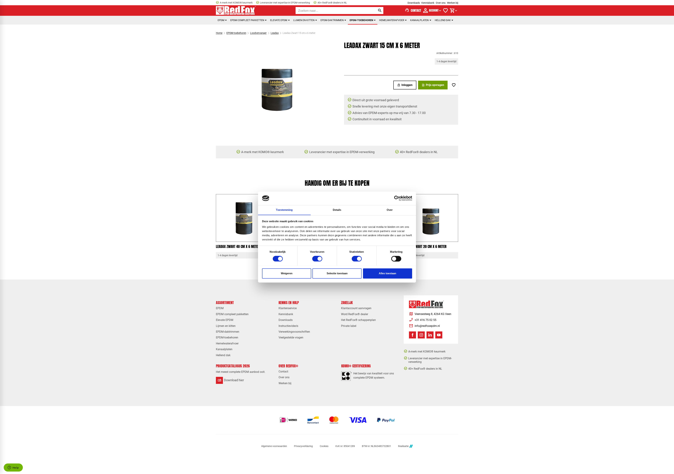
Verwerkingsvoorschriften (294, 331)
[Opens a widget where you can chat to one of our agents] (13, 467)
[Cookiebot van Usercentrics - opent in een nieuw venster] (396, 198)
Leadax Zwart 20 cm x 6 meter (425, 246)
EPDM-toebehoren (361, 20)
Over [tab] (390, 209)
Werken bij (452, 2)
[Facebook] (412, 334)
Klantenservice (288, 308)
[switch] (317, 258)
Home (219, 33)
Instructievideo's (288, 326)
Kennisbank (427, 2)
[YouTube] (438, 334)
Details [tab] (337, 209)
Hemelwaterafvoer (391, 20)
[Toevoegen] (453, 85)
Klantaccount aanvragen (356, 308)
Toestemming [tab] (284, 209)
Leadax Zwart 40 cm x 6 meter (238, 246)
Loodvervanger (258, 33)
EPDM (221, 20)
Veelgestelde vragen (291, 337)
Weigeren (286, 273)
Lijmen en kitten (304, 20)
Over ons (440, 2)
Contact (283, 371)
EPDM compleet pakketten (247, 20)
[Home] (236, 10)
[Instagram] (421, 334)
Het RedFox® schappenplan (358, 320)
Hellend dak (443, 20)
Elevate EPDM (278, 20)
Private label (348, 326)
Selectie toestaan (337, 273)
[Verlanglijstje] (445, 10)
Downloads (414, 2)
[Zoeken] (379, 10)
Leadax (275, 33)
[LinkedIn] (430, 334)
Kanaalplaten (419, 20)
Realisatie (403, 446)
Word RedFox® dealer (354, 314)
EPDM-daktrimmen (332, 20)
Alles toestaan (387, 273)
